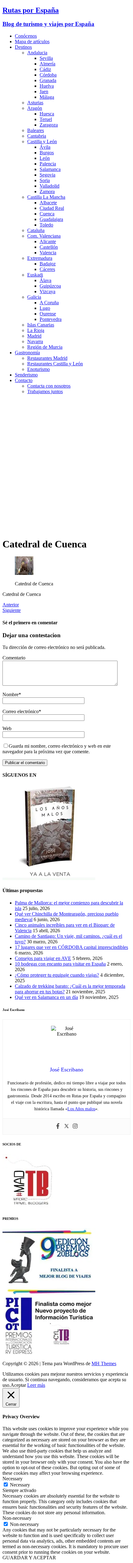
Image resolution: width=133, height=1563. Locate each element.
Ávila (45, 147)
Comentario (13, 657)
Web (6, 728)
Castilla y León (42, 141)
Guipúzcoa (50, 286)
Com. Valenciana (44, 236)
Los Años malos (81, 1109)
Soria (45, 180)
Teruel (46, 119)
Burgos (47, 152)
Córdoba (48, 74)
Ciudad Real (52, 208)
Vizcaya (47, 291)
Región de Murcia (44, 347)
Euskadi (35, 274)
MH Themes (104, 1363)
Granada (48, 80)
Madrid (34, 336)
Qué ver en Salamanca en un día (46, 997)
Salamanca (50, 169)
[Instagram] (75, 1126)
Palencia (48, 163)
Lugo (45, 308)
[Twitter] (66, 1126)
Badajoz (48, 263)
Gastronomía (27, 352)
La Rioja (35, 330)
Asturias (35, 102)
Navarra (35, 341)
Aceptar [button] (18, 1385)
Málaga (47, 97)
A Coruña (49, 302)
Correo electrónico (20, 711)
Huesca (47, 113)
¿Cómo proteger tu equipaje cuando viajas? (57, 975)
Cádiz (45, 69)
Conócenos (26, 36)
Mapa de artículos (32, 41)
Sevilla (46, 58)
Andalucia (37, 52)
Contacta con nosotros (49, 386)
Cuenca (47, 213)
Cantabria (36, 136)
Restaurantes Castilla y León (55, 363)
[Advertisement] (66, 465)
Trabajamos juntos (45, 391)
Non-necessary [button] (17, 1518)
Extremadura (39, 258)
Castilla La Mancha (46, 197)
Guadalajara (51, 219)
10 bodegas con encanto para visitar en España (60, 963)
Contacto (23, 380)
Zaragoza (49, 124)
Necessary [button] (12, 1478)
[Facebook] (58, 1126)
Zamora (47, 191)
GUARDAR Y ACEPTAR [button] (29, 1557)
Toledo (46, 224)
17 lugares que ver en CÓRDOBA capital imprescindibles (71, 947)
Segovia (47, 174)
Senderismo (26, 374)
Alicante (48, 241)
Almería (47, 63)
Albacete (48, 202)
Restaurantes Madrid (47, 358)
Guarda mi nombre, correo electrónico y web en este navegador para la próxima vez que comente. (56, 748)
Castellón (49, 247)
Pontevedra (51, 319)
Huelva (47, 86)
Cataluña (36, 230)
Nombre (10, 694)
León (45, 158)
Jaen (44, 91)
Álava (45, 280)
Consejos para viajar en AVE (43, 958)
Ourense (48, 313)
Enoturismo (38, 369)
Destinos (23, 47)
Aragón (34, 108)
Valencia (48, 252)
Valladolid (49, 186)
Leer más (36, 1385)
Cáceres (47, 269)
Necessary (20, 1484)
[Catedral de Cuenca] (24, 573)
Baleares (35, 130)
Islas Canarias (40, 324)
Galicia (34, 297)
